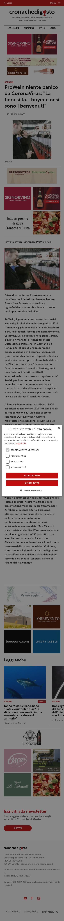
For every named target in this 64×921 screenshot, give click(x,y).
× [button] (59, 428)
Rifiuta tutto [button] (32, 483)
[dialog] (32, 460)
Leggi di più (21, 443)
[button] (32, 490)
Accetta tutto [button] (32, 475)
